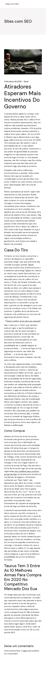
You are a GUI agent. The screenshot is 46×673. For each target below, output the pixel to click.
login (25, 651)
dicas (26, 81)
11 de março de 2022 (13, 81)
